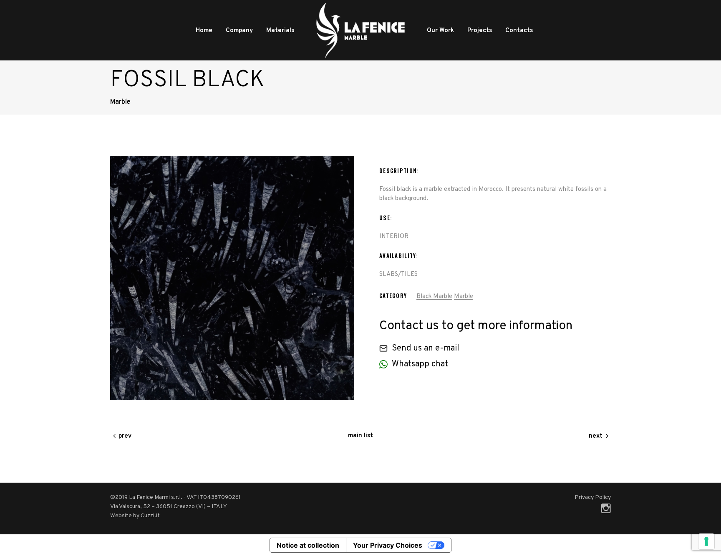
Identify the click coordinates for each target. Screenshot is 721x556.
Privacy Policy (593, 497)
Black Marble (434, 297)
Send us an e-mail (425, 348)
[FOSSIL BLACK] (232, 278)
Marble (463, 297)
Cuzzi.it (150, 515)
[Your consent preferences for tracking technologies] (706, 541)
